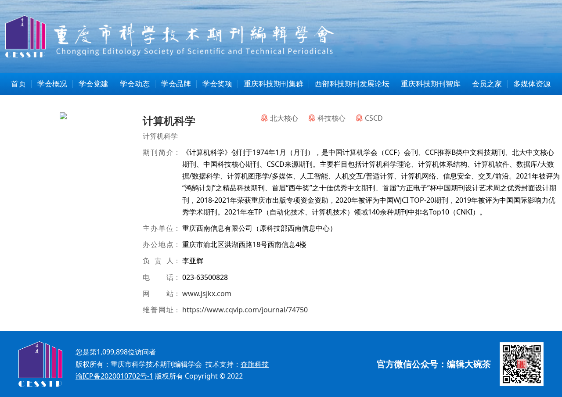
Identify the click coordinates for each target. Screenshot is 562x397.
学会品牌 (176, 84)
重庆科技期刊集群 (273, 84)
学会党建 (93, 84)
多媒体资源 (532, 84)
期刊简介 (158, 152)
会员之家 (487, 84)
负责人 (158, 260)
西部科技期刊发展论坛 (352, 84)
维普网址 (158, 310)
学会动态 (135, 84)
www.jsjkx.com (206, 293)
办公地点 (158, 244)
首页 (18, 84)
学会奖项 (217, 84)
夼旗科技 (255, 364)
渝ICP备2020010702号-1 (114, 376)
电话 (158, 277)
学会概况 (52, 84)
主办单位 (158, 228)
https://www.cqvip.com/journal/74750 (245, 310)
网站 (158, 293)
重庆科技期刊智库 (431, 84)
